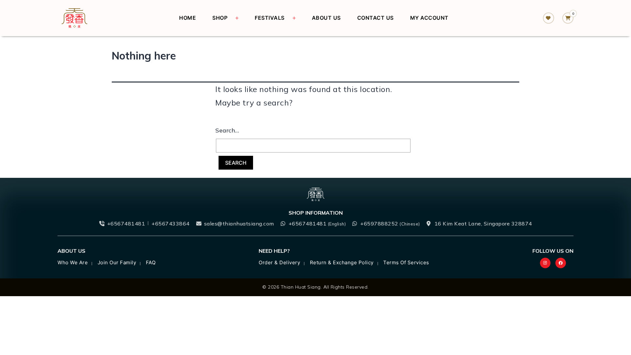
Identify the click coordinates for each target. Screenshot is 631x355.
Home (187, 17)
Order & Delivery (279, 262)
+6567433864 (171, 223)
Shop (219, 17)
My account (429, 17)
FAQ (151, 262)
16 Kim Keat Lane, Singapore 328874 (483, 223)
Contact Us (375, 17)
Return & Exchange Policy (342, 262)
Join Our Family (117, 262)
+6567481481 (126, 223)
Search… (227, 130)
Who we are (73, 262)
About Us (326, 17)
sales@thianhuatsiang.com (239, 223)
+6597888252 (390, 223)
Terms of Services (406, 262)
